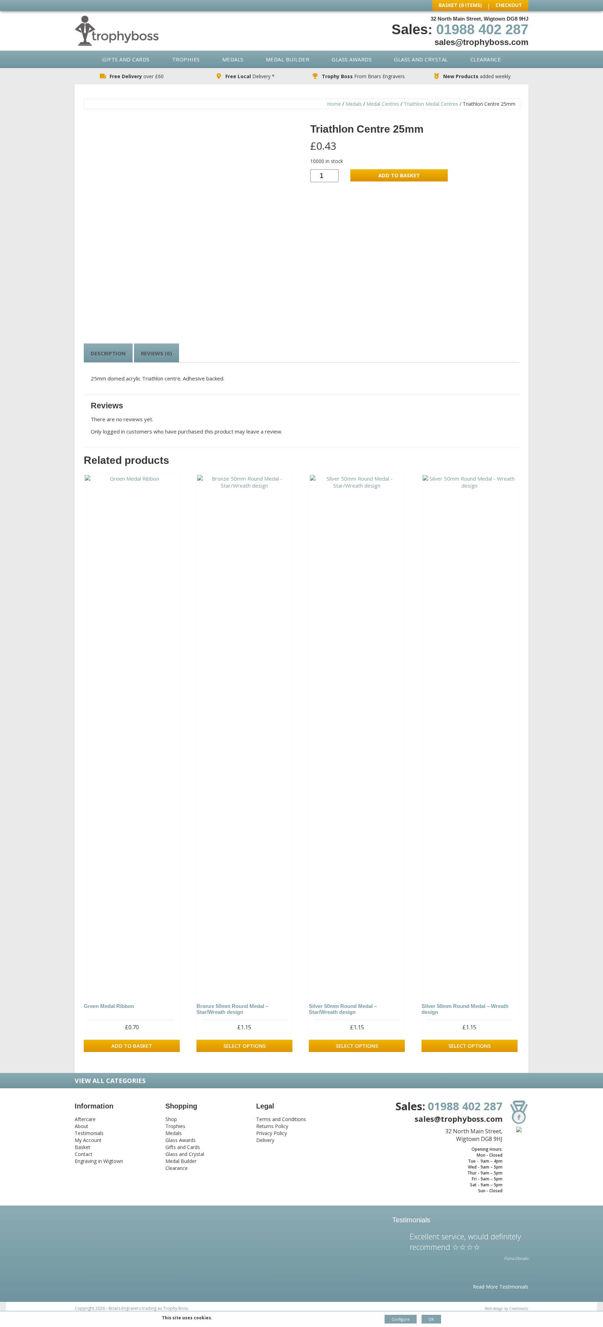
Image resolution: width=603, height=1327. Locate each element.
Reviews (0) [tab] (156, 353)
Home (334, 104)
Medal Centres (382, 104)
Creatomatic (518, 1308)
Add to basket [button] (131, 1045)
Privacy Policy (271, 1133)
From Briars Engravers (363, 76)
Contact (83, 1154)
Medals (233, 59)
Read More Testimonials (500, 1286)
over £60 (137, 76)
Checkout (509, 5)
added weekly (477, 76)
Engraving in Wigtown (99, 1161)
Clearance (485, 59)
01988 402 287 (482, 29)
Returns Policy (272, 1126)
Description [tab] (108, 353)
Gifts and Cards (126, 59)
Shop (171, 1119)
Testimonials (89, 1133)
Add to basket (399, 175)
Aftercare (85, 1119)
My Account (88, 1140)
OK (431, 1319)
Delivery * (250, 76)
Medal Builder (288, 59)
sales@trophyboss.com (481, 42)
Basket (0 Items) (460, 5)
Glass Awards (352, 59)
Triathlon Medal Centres (431, 104)
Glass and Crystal (421, 59)
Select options (244, 1045)
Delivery (265, 1140)
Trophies (186, 59)
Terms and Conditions (281, 1119)
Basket (82, 1147)
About (81, 1126)
